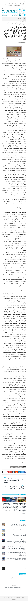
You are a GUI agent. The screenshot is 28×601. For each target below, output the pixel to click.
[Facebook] (25, 8)
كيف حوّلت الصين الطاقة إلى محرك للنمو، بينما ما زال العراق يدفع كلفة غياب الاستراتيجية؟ (6, 506)
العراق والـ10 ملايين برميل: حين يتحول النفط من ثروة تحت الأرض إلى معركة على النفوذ (17, 524)
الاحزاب (20, 467)
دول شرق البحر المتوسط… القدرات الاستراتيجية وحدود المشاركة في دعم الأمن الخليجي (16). (17, 547)
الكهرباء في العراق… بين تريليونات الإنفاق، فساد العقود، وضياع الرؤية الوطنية (14, 506)
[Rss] (19, 8)
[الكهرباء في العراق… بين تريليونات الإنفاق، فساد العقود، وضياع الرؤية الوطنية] (14, 499)
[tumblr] (13, 472)
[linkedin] (19, 472)
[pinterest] (8, 472)
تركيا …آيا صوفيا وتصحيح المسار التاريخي (18, 529)
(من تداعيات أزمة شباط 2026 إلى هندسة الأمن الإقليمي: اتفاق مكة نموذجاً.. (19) (17, 534)
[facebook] (25, 472)
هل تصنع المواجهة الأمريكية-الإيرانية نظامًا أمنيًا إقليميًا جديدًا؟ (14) (17, 553)
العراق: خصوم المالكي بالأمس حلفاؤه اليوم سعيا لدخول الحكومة (14, 486)
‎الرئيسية (25, 21)
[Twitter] (22, 8)
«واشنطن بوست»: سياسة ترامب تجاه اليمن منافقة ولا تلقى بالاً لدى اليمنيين (13, 480)
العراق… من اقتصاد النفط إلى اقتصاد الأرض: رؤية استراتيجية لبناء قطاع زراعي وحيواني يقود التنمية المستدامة (22, 507)
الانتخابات (16, 467)
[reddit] (16, 472)
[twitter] (22, 472)
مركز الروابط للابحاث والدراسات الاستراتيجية (13, 587)
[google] (10, 472)
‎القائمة (19, 18)
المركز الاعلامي (20, 21)
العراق (12, 467)
